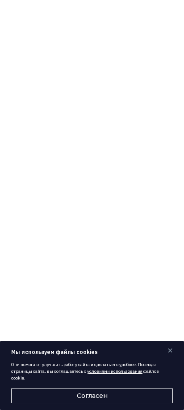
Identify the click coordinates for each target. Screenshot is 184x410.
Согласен (92, 396)
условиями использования (114, 371)
